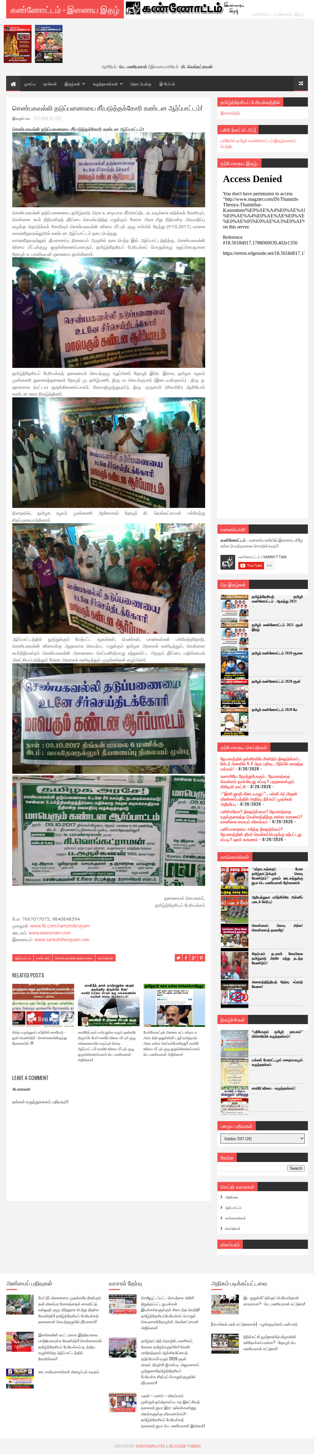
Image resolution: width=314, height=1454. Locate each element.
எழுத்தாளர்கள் (105, 83)
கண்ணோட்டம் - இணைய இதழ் (65, 9)
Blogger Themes (185, 1446)
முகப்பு (30, 83)
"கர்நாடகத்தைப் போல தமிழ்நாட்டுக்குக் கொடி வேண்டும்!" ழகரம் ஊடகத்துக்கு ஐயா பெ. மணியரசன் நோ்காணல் (277, 876)
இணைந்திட (231, 112)
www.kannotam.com (50, 933)
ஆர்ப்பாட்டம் (23, 957)
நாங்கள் (50, 83)
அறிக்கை (231, 1197)
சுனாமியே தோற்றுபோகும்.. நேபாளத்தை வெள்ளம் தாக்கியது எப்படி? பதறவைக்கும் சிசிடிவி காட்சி (257, 781)
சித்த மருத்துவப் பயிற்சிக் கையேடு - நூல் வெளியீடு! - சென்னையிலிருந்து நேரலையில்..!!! (39, 1037)
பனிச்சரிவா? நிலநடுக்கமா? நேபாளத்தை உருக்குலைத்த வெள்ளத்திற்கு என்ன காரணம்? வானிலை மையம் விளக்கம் (261, 816)
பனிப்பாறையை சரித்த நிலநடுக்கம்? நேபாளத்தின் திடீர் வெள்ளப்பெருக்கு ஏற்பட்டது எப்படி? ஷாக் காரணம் (260, 833)
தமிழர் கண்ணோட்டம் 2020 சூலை (277, 653)
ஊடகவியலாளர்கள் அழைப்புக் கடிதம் (68, 1371)
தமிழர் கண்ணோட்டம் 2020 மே (274, 710)
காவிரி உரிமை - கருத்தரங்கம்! (274, 1088)
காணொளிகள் (235, 1217)
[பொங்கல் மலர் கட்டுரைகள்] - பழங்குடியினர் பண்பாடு (254, 1324)
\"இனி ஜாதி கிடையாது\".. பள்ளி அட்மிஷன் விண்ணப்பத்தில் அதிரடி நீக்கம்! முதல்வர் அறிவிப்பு (258, 798)
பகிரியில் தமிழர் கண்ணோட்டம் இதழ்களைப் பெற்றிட (258, 143)
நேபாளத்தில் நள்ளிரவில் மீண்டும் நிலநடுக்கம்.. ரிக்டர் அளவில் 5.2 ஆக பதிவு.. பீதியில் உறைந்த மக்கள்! (261, 763)
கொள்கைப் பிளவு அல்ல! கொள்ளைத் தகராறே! (277, 927)
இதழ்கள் (72, 83)
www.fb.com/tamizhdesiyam (60, 925)
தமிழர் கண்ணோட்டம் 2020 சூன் (276, 681)
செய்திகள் (105, 957)
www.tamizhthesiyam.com (62, 939)
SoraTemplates (150, 1446)
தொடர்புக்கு (141, 83)
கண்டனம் (43, 957)
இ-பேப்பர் (167, 83)
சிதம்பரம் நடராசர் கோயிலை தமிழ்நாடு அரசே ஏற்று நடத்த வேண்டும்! (277, 958)
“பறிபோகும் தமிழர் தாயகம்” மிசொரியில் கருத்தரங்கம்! (277, 1034)
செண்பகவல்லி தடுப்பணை (74, 957)
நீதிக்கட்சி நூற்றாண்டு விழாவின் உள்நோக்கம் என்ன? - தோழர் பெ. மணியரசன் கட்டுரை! (270, 1342)
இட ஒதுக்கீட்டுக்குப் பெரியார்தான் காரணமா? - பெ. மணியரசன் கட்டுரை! (274, 1300)
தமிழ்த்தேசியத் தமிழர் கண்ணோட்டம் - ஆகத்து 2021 (277, 598)
